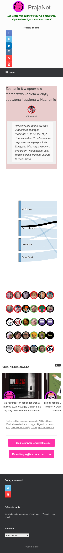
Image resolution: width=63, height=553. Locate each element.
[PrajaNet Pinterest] (9, 58)
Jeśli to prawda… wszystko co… (31, 442)
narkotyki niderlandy (20, 427)
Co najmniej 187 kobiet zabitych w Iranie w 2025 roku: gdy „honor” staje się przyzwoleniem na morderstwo (22, 406)
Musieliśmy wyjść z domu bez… (31, 454)
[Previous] (56, 365)
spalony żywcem (46, 427)
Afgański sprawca (45, 424)
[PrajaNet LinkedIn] (9, 45)
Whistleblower (45, 420)
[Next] (59, 365)
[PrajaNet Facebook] (9, 33)
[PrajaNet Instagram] (9, 52)
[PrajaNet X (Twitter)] (9, 39)
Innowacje (33, 420)
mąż (8, 427)
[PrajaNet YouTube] (9, 64)
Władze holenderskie (15, 424)
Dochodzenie (21, 420)
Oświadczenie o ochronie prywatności (22, 513)
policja (34, 427)
